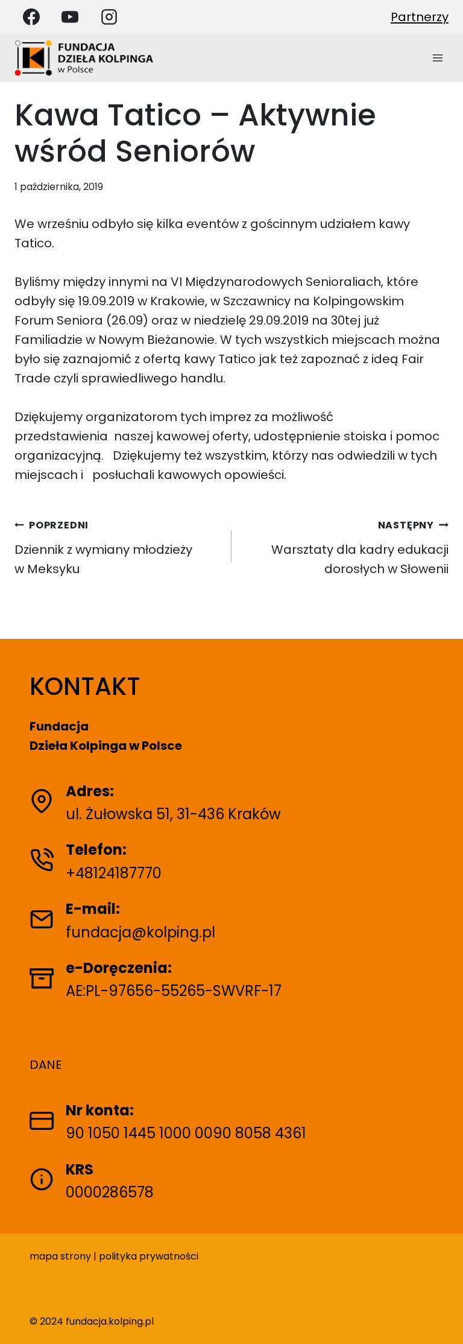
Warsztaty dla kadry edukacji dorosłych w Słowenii (360, 547)
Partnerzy (420, 16)
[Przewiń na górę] (443, 1318)
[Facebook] (31, 17)
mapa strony (60, 1256)
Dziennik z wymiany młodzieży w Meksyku (103, 547)
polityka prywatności (148, 1256)
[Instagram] (109, 17)
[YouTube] (70, 17)
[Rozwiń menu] (437, 57)
